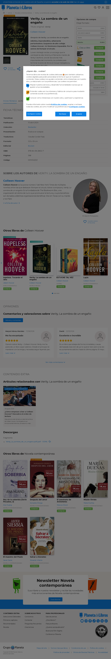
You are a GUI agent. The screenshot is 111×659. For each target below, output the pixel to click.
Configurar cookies (34, 114)
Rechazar (62, 114)
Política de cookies (59, 104)
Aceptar (79, 114)
